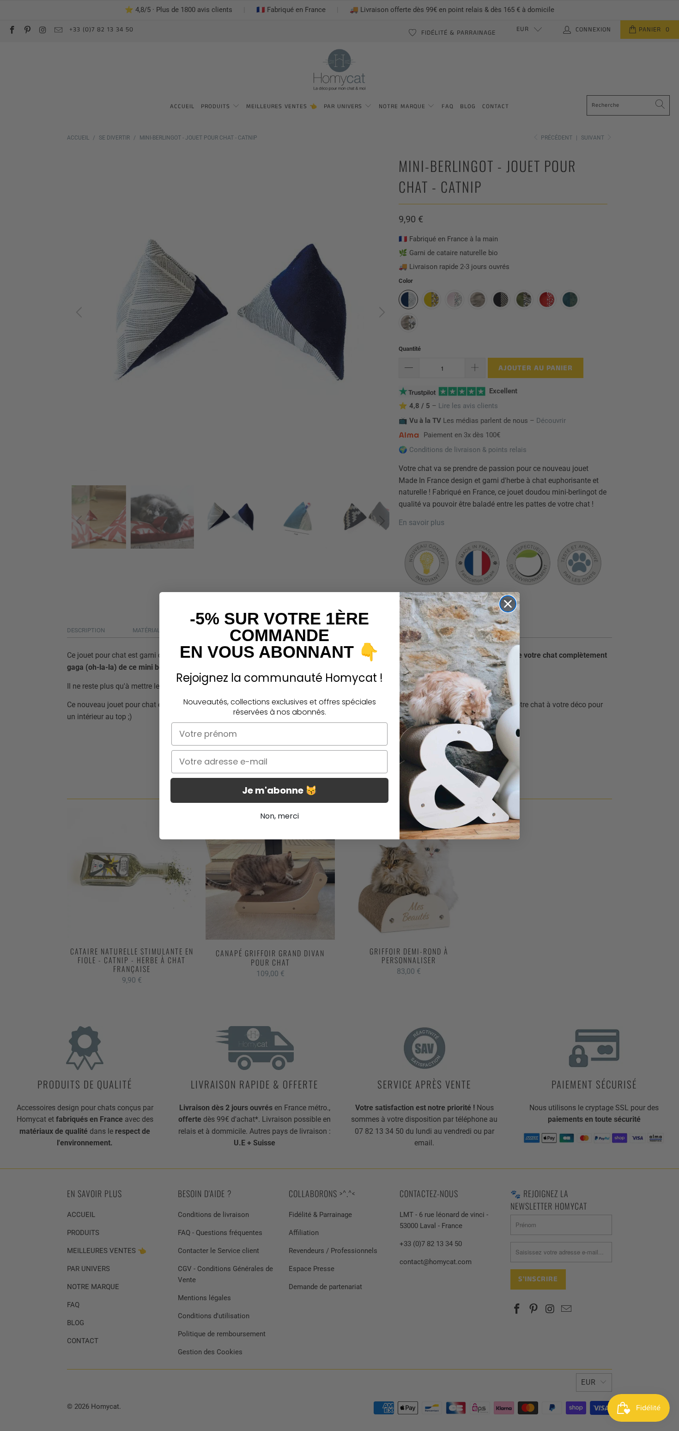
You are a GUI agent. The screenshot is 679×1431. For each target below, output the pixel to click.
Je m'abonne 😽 (279, 790)
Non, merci (279, 816)
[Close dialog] (508, 604)
